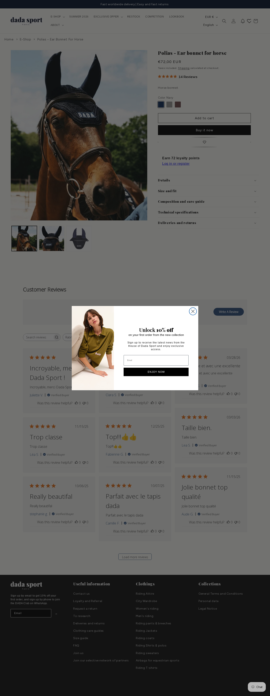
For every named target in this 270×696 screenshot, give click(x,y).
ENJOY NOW (156, 371)
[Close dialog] (193, 311)
